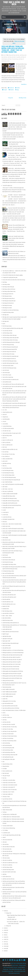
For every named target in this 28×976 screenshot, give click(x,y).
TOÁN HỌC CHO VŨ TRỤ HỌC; (9, 789)
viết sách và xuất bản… (7, 865)
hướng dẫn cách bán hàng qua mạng (10, 500)
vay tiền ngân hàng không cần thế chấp (11, 835)
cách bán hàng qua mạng (8, 344)
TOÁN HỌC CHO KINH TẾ (8, 787)
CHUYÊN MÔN (6, 419)
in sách (4, 510)
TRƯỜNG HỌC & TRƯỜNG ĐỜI (9, 814)
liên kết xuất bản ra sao (7, 601)
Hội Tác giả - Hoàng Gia (17, 967)
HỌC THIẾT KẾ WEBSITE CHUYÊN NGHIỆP (12, 484)
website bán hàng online (8, 869)
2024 (5, 928)
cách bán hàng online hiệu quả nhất (10, 337)
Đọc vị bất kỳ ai (5, 456)
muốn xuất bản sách (7, 629)
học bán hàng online (7, 468)
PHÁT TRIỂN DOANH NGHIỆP (9, 691)
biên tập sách (5, 314)
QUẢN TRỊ (4, 698)
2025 (5, 910)
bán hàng (4, 282)
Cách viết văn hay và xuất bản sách (10, 379)
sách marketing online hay (8, 752)
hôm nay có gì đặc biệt (7, 491)
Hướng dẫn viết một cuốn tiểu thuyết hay (11, 505)
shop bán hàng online (7, 764)
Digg (17, 89)
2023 (5, 930)
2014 (5, 948)
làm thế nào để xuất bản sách (9, 594)
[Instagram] (12, 960)
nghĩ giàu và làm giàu (7, 638)
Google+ (5, 89)
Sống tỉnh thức (5, 766)
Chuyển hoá (5, 417)
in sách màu (5, 514)
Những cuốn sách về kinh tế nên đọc (10, 669)
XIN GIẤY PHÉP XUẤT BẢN (9, 872)
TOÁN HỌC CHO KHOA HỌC (9, 782)
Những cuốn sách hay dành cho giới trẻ (11, 657)
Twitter (18, 87)
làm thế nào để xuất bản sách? (9, 597)
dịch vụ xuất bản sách (7, 444)
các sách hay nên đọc (7, 330)
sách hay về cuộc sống (7, 729)
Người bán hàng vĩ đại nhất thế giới (10, 643)
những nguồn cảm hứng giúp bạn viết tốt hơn (12, 671)
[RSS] (22, 960)
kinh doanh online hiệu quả (8, 559)
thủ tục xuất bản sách (7, 771)
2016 (5, 944)
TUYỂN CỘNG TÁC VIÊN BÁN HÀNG (11, 816)
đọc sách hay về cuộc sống (8, 454)
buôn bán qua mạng (6, 326)
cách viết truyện (6, 372)
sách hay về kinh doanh (7, 733)
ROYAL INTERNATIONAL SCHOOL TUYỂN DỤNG (14, 710)
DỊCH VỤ (4, 437)
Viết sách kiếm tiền (6, 849)
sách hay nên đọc (6, 722)
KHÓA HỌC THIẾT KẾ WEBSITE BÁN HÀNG (12, 528)
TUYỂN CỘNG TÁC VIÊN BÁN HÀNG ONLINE (13, 819)
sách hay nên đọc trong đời (14, 57)
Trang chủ (10, 97)
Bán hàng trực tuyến (7, 307)
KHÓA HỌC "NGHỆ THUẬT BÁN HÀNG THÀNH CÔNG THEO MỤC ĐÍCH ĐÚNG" (16, 238)
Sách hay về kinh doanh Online (9, 736)
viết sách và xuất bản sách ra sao (9, 862)
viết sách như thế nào (7, 851)
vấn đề (4, 837)
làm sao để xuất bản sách (8, 573)
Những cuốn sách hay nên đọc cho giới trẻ (12, 659)
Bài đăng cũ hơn (22, 97)
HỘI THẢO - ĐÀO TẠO (7, 489)
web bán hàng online (7, 867)
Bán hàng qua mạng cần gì (8, 298)
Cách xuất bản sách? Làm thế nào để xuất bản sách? (14, 403)
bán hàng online (6, 284)
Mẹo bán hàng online (7, 611)
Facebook (11, 87)
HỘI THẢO (4, 486)
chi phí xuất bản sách (7, 412)
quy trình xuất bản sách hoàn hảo (10, 705)
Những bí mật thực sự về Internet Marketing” (13, 652)
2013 (5, 950)
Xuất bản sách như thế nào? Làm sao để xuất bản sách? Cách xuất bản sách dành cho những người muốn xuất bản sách (13, 883)
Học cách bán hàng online (8, 475)
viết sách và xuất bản (7, 860)
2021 (5, 935)
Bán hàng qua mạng (6, 296)
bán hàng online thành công (8, 291)
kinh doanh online (6, 557)
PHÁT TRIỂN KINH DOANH (9, 694)
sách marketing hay (7, 745)
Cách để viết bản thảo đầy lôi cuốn (10, 363)
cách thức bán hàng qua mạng (9, 368)
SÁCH (3, 712)
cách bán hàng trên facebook (9, 351)
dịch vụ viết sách (6, 442)
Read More (24, 84)
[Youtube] (17, 960)
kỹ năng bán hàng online (8, 571)
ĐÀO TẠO (4, 447)
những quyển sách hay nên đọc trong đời (11, 673)
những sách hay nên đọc (13, 55)
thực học (4, 778)
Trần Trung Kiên (7, 967)
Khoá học (4, 521)
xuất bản (4, 874)
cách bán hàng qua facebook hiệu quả (11, 342)
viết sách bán (5, 844)
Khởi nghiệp (5, 537)
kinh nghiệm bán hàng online (9, 564)
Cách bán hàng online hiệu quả (9, 335)
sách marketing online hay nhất (9, 754)
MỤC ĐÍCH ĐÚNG (6, 618)
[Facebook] (5, 960)
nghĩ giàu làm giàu (6, 636)
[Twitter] (3, 960)
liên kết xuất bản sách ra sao (9, 604)
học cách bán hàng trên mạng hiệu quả (11, 479)
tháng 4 (8, 925)
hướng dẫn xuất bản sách (8, 507)
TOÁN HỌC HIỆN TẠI (7, 794)
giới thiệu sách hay (6, 463)
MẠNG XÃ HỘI (5, 606)
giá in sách (4, 461)
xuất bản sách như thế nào (8, 879)
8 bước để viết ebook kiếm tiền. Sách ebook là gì (13, 279)
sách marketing (6, 743)
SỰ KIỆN (4, 768)
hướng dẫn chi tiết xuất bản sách (9, 503)
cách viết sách (5, 370)
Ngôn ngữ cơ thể (6, 641)
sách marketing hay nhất (8, 747)
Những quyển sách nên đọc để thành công (12, 678)
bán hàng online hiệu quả (8, 286)
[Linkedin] (15, 960)
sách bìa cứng (5, 715)
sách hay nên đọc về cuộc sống (9, 726)
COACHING (5, 423)
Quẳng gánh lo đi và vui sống (9, 701)
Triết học (4, 812)
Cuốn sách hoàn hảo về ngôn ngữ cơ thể (11, 433)
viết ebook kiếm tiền (7, 839)
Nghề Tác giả (5, 634)
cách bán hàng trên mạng (8, 354)
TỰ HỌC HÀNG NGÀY (7, 825)
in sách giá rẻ (5, 512)
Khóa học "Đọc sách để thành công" (16, 225)
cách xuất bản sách (6, 381)
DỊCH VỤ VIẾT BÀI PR (7, 440)
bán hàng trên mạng (7, 305)
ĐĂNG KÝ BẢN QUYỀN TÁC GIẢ (9, 449)
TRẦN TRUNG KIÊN (7, 809)
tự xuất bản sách (6, 832)
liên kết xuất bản (6, 599)
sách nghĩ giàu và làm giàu (8, 759)
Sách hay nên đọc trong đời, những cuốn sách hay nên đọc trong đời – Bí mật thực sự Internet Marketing (12, 49)
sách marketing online (7, 750)
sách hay (22, 55)
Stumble (12, 89)
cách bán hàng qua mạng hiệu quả (10, 347)
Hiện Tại (4, 465)
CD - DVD (4, 410)
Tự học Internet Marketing (8, 828)
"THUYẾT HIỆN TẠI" (7, 185)
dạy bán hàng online (7, 435)
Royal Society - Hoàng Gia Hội (19, 965)
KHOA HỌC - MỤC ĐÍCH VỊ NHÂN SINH (11, 524)
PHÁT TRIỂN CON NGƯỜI (8, 689)
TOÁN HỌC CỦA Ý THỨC (8, 792)
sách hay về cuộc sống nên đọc (9, 731)
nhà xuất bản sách (6, 648)
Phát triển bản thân (6, 687)
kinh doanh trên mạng (7, 562)
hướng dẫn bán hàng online (8, 496)
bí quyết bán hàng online (8, 312)
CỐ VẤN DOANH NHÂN (8, 428)
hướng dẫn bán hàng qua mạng (9, 498)
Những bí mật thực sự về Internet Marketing (12, 650)
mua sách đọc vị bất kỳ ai (8, 613)
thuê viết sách (5, 773)
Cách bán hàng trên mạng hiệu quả (10, 356)
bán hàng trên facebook (8, 303)
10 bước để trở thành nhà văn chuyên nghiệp (12, 275)
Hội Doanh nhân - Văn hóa (12, 971)
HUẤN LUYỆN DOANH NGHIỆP (9, 493)
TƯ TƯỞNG (5, 830)
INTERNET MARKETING (8, 519)
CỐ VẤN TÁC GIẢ (6, 430)
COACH (4, 421)
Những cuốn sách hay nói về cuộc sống (11, 664)
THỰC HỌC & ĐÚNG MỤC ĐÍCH (14, 3)
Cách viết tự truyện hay (7, 377)
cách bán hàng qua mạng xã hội (9, 349)
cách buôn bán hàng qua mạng (9, 361)
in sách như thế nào (6, 517)
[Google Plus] (7, 960)
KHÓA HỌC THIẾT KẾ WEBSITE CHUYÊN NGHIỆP (14, 535)
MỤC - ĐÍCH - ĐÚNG (7, 615)
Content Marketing (6, 426)
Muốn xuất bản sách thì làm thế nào (10, 631)
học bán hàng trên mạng (8, 472)
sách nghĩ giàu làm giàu (7, 757)
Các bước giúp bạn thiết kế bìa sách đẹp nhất (12, 328)
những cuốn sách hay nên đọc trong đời (11, 662)
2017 (5, 941)
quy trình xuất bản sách (7, 703)
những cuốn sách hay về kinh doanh (10, 666)
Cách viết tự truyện (6, 375)
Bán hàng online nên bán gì (8, 289)
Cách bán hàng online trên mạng (10, 340)
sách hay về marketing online (9, 740)
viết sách (4, 842)
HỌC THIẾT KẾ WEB (7, 482)
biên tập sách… (5, 321)
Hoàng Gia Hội (16, 973)
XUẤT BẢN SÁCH (6, 876)
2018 (5, 939)
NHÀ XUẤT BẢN (6, 645)
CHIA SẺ (4, 414)
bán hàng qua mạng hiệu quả (8, 300)
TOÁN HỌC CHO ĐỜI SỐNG (8, 780)
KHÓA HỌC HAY (6, 526)
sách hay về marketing (12, 59)
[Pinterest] (10, 960)
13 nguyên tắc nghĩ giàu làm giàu (9, 277)
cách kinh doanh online (7, 365)
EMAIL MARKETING (7, 458)
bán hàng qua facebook (7, 293)
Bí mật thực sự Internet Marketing (10, 310)
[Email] (24, 960)
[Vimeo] (19, 960)
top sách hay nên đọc (7, 799)
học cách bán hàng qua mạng (9, 477)
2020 (5, 937)
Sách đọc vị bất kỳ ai (7, 717)
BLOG (3, 323)
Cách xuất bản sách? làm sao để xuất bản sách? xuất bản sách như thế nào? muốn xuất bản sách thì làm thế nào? (14, 392)
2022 (5, 932)
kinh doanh (5, 555)
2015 (5, 946)
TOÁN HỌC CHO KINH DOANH (9, 785)
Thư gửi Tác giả (6, 775)
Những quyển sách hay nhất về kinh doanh (12, 676)
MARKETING (5, 608)
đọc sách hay (5, 451)
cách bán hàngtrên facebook (9, 358)
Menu (4, 17)
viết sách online (6, 858)
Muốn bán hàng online (7, 620)
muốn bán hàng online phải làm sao (10, 622)
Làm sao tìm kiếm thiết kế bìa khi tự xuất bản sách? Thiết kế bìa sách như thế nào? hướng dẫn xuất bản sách (14, 581)
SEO (3, 761)
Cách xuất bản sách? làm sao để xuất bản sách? (13, 384)
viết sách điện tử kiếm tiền (8, 846)
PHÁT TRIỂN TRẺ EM (7, 696)
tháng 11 (8, 913)
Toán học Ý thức (6, 796)
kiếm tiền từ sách (6, 540)
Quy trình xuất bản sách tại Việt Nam (10, 708)
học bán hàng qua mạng (7, 470)
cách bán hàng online (7, 333)
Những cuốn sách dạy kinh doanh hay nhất (12, 655)
